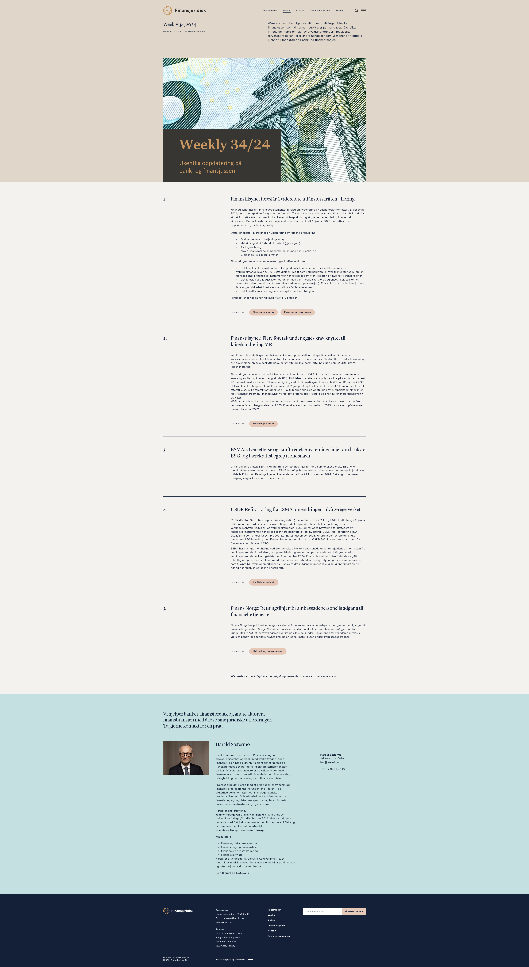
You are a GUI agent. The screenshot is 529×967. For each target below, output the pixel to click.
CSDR (234, 520)
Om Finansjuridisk (320, 10)
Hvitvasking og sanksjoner (268, 651)
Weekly (287, 10)
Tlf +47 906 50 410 (332, 768)
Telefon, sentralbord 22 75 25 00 (232, 914)
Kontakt (340, 10)
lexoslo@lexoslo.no (234, 918)
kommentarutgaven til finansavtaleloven (241, 814)
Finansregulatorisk (263, 312)
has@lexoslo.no (330, 762)
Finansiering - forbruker (297, 312)
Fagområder (270, 10)
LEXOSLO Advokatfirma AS (175, 960)
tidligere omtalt (248, 466)
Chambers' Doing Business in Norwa (239, 829)
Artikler (300, 10)
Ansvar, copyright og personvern (230, 959)
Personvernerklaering (279, 936)
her (335, 676)
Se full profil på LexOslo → (232, 872)
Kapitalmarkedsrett (264, 582)
